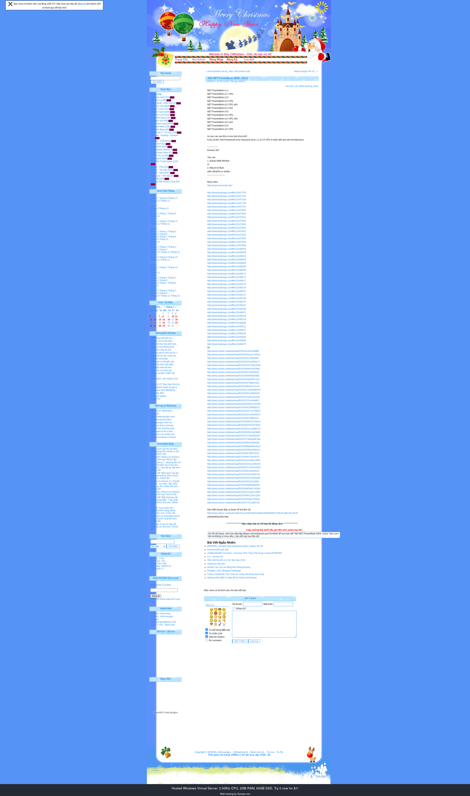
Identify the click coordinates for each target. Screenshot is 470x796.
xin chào (155, 413)
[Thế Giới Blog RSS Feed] (171, 129)
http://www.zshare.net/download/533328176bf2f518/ (233, 372)
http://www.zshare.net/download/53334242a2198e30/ (234, 464)
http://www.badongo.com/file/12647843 (226, 221)
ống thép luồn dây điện (162, 364)
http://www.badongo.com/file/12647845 (226, 224)
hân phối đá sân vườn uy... (164, 355)
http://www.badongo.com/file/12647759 (226, 203)
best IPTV (155, 399)
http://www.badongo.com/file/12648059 (226, 263)
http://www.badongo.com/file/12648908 (226, 340)
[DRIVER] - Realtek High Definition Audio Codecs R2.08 (235, 546)
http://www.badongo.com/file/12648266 (226, 337)
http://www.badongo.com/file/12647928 (226, 242)
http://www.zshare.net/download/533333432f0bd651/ (233, 407)
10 (173, 316)
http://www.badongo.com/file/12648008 (226, 252)
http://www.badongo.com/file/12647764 (226, 196)
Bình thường (306, 86)
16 (169, 319)
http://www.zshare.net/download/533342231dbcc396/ (233, 460)
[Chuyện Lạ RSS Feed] (169, 100)
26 (151, 326)
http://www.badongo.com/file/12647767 (226, 206)
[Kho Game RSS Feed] (169, 158)
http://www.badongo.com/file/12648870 (226, 291)
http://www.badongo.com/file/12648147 (226, 301)
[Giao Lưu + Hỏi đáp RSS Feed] (176, 175)
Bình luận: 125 (157, 561)
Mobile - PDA (157, 167)
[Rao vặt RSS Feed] (166, 178)
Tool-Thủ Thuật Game (161, 161)
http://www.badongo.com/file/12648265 (226, 333)
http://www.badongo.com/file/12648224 (226, 319)
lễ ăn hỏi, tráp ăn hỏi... (162, 350)
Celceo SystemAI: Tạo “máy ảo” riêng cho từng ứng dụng (235, 574)
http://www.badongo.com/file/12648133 (226, 284)
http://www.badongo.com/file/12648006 (226, 249)
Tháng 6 (154, 236)
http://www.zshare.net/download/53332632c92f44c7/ (233, 361)
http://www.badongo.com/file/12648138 (226, 298)
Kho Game (156, 158)
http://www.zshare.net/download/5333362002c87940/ (233, 425)
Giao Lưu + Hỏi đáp (160, 175)
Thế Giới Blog (157, 129)
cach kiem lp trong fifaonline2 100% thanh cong (165, 517)
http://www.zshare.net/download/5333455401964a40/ (234, 478)
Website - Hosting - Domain (164, 135)
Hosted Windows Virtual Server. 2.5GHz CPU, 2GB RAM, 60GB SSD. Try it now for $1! (235, 788)
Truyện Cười (157, 109)
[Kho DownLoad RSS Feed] (176, 123)
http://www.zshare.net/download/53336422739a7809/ (234, 365)
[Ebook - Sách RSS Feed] (172, 173)
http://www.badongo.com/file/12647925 (226, 238)
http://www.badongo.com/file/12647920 (226, 231)
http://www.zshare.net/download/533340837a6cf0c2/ (233, 457)
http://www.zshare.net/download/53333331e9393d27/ (234, 414)
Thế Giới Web (157, 126)
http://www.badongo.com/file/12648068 (226, 266)
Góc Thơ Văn (157, 106)
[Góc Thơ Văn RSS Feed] (172, 106)
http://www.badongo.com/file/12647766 (226, 199)
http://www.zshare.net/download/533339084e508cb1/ (233, 450)
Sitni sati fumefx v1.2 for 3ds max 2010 (226, 560)
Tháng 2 (163, 221)
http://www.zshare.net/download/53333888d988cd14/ (233, 446)
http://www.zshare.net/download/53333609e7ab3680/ (234, 432)
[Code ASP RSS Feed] (168, 144)
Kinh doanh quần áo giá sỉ (164, 387)
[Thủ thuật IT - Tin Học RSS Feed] (179, 132)
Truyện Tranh (157, 112)
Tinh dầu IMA (157, 393)
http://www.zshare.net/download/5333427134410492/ (234, 467)
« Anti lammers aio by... (217, 71)
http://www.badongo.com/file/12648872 (226, 330)
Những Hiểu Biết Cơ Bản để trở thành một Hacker (232, 577)
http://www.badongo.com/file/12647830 (226, 210)
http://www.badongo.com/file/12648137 (226, 295)
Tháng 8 (163, 198)
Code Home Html (159, 152)
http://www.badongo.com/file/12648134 (226, 287)
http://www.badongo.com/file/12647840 (226, 213)
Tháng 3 (172, 231)
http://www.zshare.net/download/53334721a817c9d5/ (233, 492)
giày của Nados (158, 396)
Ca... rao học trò (215, 556)
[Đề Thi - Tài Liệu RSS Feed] (175, 170)
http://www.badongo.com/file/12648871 (226, 280)
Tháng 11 (155, 200)
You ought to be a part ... (163, 431)
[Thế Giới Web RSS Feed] (173, 126)
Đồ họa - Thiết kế (159, 141)
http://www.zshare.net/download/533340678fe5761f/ (233, 453)
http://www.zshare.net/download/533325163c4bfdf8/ (233, 351)
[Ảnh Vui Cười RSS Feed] (172, 115)
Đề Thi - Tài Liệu (159, 170)
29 (163, 326)
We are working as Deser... (164, 437)
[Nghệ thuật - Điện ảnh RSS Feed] (178, 103)
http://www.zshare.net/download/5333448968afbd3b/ (233, 485)
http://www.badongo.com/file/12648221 (226, 326)
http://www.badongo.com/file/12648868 (226, 323)
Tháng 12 (165, 200)
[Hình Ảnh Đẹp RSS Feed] (173, 117)
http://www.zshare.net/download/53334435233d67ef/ (233, 474)
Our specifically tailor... (162, 419)
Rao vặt (154, 178)
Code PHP (156, 146)
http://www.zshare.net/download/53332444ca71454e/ (233, 354)
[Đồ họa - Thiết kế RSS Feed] (173, 141)
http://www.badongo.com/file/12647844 (226, 228)
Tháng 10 (173, 198)
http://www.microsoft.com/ (219, 185)
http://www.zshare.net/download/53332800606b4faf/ (233, 375)
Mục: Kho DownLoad (239, 71)
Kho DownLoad (158, 123)
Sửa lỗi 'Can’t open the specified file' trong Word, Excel (163, 510)
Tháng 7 (154, 198)
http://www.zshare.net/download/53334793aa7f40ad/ (233, 499)
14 (160, 319)
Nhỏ (316, 86)
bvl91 (241, 81)
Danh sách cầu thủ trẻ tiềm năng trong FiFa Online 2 (164, 450)
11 (176, 316)
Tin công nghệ (158, 97)
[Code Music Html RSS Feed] (175, 149)
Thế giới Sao (157, 120)
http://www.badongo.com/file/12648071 (226, 277)
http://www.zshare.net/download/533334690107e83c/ (233, 421)
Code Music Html (159, 149)
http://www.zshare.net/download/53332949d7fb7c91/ (233, 379)
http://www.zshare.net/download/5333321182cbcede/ (233, 397)
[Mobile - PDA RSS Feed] (171, 167)
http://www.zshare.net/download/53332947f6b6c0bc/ (233, 383)
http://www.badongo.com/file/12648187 (226, 305)
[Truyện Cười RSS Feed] (171, 109)
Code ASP (156, 144)
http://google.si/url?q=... (162, 422)
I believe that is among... (163, 425)
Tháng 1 (154, 213)
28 (160, 326)
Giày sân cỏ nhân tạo (161, 370)
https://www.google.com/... (163, 416)
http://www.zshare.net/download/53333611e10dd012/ (233, 428)
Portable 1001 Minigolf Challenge (224, 570)
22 (163, 322)
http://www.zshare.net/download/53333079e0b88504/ (234, 390)
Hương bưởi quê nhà (218, 549)
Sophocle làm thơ (216, 563)
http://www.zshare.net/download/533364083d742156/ (234, 404)
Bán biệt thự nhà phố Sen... (164, 344)
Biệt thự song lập (159, 358)
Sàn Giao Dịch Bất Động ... (164, 390)
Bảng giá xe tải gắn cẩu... (163, 361)
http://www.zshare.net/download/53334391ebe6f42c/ (233, 471)
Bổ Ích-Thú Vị (157, 155)
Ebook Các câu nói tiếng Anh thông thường (228, 567)
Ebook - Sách (157, 173)
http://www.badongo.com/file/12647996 (226, 245)
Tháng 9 (154, 239)
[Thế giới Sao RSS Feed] (170, 120)
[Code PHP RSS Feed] (169, 146)
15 (163, 319)
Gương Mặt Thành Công (163, 181)
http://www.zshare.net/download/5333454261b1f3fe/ (233, 481)
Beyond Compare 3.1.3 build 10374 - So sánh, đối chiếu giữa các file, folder (165, 484)
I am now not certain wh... (163, 434)
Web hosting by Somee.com (235, 793)
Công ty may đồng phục (162, 347)
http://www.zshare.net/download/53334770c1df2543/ (233, 502)
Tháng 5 (163, 234)
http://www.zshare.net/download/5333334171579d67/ (234, 411)
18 (176, 319)
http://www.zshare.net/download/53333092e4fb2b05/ (233, 393)
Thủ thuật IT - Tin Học (161, 132)
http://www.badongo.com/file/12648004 (226, 256)
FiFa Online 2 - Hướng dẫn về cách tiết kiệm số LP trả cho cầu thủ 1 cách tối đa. (165, 465)
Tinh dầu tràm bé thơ (161, 367)
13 (155, 319)
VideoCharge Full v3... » (306, 71)
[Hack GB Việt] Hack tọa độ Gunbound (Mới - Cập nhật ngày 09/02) (164, 500)
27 (155, 326)
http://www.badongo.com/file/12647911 (226, 217)
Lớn (296, 86)
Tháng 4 (154, 208)
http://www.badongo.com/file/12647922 (226, 235)
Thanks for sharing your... (163, 428)
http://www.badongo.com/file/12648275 (226, 344)
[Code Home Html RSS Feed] (175, 152)
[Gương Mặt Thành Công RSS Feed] (153, 184)
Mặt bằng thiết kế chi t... (162, 338)
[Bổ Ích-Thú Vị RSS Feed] (171, 155)
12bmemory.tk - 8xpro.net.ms (248, 752)
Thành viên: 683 (158, 563)
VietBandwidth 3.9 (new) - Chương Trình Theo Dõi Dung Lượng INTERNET (244, 553)
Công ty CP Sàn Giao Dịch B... (166, 384)
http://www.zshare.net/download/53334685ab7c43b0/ (233, 488)
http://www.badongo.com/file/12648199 (226, 309)
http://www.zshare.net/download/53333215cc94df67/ (233, 400)
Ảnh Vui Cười (157, 115)
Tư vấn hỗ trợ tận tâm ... (162, 341)
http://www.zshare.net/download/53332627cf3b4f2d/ (233, 358)
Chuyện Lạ (156, 100)
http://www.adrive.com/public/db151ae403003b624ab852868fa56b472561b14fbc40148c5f (252, 513)
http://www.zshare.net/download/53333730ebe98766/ (234, 439)
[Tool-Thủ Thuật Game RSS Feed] (153, 164)
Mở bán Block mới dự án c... (165, 352)
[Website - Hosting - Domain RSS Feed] (157, 138)
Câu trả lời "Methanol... (162, 410)
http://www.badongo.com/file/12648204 (226, 316)
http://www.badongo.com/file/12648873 (226, 312)
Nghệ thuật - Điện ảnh (162, 103)
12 (151, 319)
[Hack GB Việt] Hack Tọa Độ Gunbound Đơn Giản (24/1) (165, 474)
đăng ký (81, 4)
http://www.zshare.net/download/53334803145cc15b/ (233, 495)
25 (176, 322)
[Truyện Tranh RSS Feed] (172, 112)
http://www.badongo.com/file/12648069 (226, 270)
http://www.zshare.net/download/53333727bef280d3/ (233, 435)
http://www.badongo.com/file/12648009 (226, 259)
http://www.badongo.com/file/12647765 (226, 192)
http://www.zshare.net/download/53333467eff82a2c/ (233, 418)
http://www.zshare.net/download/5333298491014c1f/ (233, 386)
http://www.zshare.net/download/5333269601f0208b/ (233, 368)
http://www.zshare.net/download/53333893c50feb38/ (233, 442)
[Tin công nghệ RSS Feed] (172, 97)
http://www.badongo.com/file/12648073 (226, 273)
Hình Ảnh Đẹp (158, 117)
